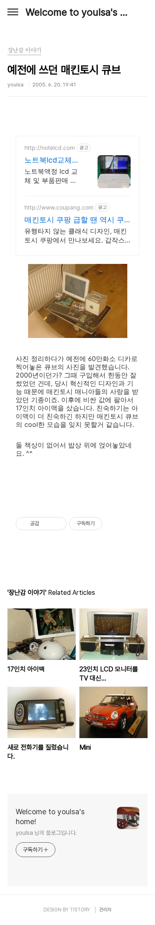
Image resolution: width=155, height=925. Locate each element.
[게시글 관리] (57, 523)
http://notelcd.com (49, 147)
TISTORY (80, 910)
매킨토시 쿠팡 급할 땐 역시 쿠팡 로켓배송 (74, 220)
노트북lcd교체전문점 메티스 (51, 160)
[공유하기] (47, 523)
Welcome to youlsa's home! (77, 12)
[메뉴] (13, 12)
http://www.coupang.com (58, 207)
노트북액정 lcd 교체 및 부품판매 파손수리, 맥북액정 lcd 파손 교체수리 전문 (51, 176)
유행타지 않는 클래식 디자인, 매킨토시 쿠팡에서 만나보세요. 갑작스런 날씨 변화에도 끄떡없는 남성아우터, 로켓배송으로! (75, 236)
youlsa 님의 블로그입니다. (46, 832)
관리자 (105, 910)
